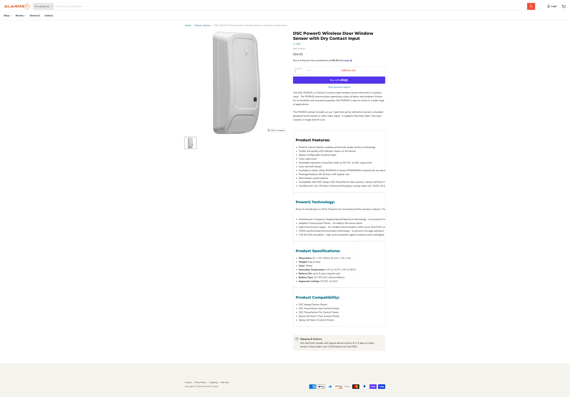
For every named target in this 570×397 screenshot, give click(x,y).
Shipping (213, 382)
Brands (20, 15)
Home (188, 25)
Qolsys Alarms (202, 25)
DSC (298, 44)
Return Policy (200, 382)
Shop (7, 15)
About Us (35, 15)
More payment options (339, 87)
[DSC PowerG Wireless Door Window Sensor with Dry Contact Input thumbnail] (190, 143)
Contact (49, 15)
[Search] (531, 6)
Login (554, 6)
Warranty (225, 382)
